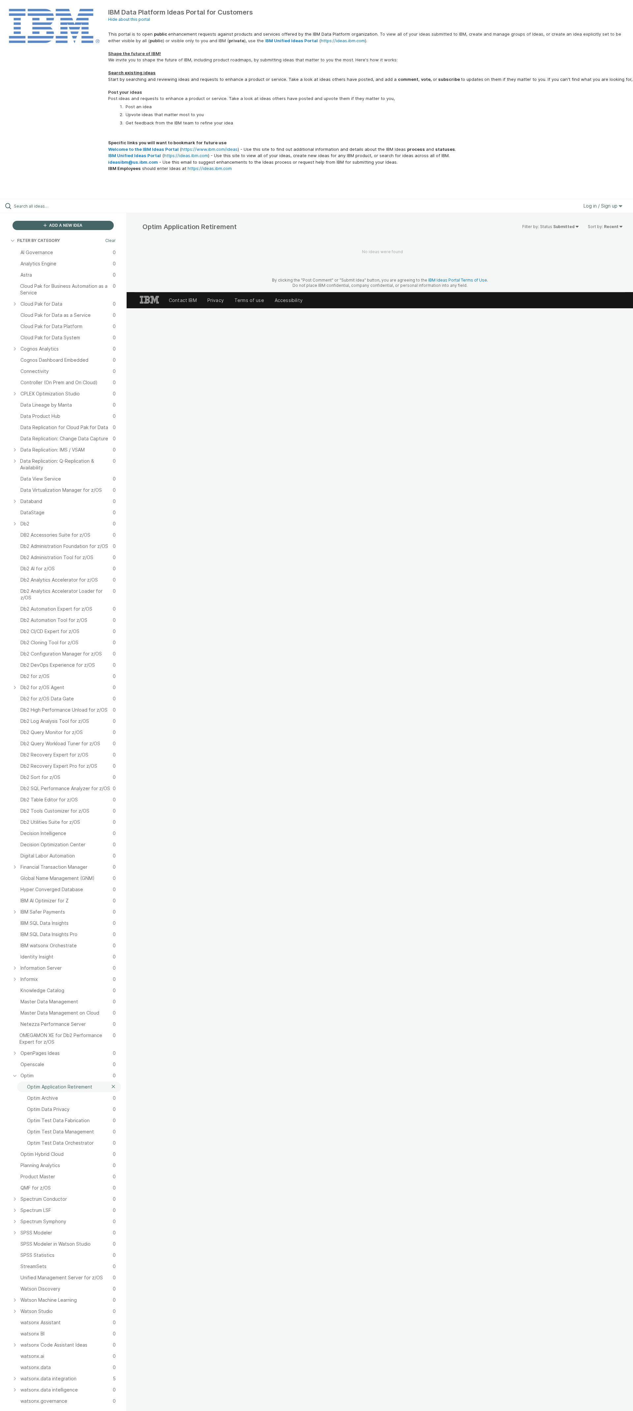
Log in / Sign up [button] (601, 206)
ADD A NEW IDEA (65, 225)
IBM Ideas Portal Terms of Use (457, 280)
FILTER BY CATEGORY (38, 240)
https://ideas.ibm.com (343, 40)
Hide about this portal (129, 19)
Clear (110, 240)
